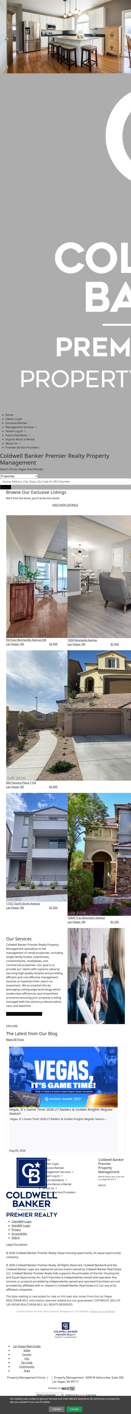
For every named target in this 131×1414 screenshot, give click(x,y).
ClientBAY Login (22, 1221)
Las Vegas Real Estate (27, 1346)
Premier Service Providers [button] (22, 447)
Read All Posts (15, 1039)
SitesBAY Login (21, 1225)
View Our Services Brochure (24, 1014)
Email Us (102, 1185)
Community (26, 1367)
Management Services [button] (20, 427)
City (26, 1358)
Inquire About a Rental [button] (19, 439)
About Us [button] (11, 443)
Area (27, 1371)
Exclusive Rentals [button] (16, 423)
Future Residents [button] (16, 435)
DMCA (16, 1238)
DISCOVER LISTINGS (65, 505)
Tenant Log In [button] (14, 431)
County (26, 1354)
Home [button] (9, 415)
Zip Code (26, 1362)
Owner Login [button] (13, 419)
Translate (91, 1395)
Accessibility (19, 1234)
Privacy (16, 1230)
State (27, 1350)
